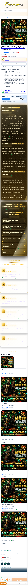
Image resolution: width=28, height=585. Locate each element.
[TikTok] (8, 564)
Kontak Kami (4, 572)
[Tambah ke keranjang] (9, 579)
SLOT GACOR (3, 17)
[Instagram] (5, 564)
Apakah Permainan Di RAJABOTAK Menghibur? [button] (14, 227)
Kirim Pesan (6, 557)
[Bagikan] (2, 579)
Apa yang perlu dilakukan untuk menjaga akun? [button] (14, 245)
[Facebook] (2, 564)
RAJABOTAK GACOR (22, 99)
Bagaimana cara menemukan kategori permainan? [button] (14, 233)
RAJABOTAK (9, 17)
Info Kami (23, 91)
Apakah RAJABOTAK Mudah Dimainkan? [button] (14, 221)
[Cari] (2, 10)
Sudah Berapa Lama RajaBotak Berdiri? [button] (14, 251)
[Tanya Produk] (6, 579)
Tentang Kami (4, 570)
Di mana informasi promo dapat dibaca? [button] (14, 239)
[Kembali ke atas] (25, 578)
